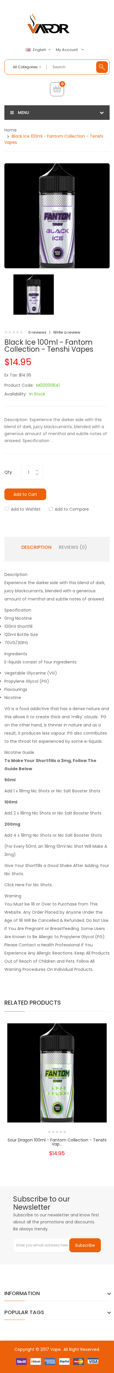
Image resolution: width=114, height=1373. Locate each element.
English (40, 49)
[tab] (57, 574)
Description (36, 547)
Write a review (66, 332)
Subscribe (85, 1245)
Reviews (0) (73, 547)
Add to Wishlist (26, 509)
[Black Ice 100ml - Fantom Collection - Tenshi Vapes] (33, 294)
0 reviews (37, 332)
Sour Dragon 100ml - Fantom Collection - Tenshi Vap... (57, 1142)
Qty (8, 472)
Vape (55, 1349)
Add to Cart (25, 494)
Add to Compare (72, 509)
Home (10, 130)
